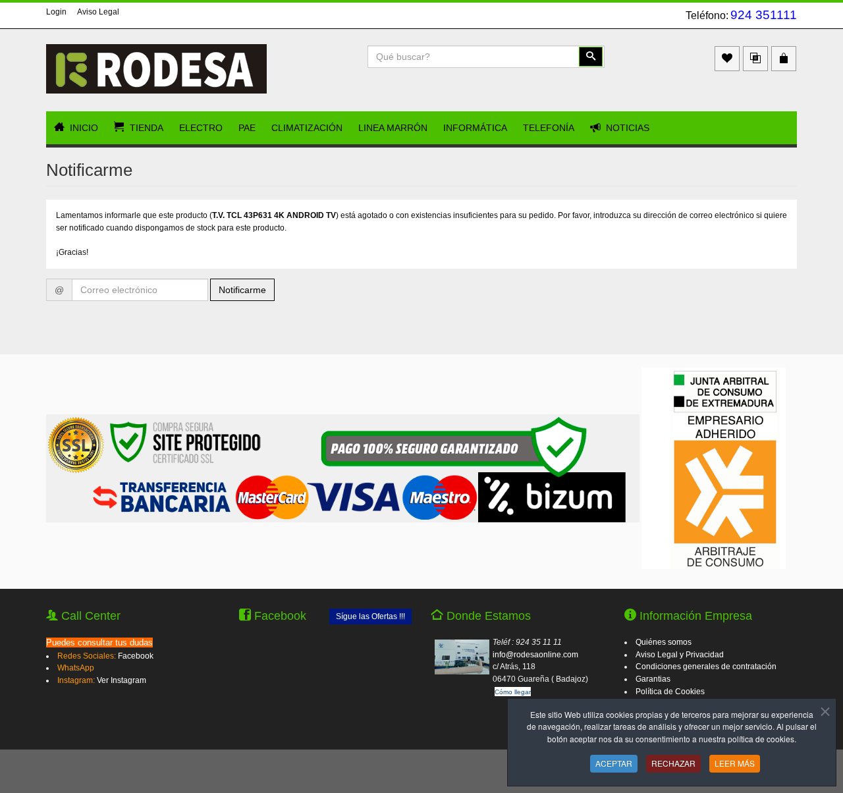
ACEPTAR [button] (613, 763)
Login (56, 11)
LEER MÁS (735, 763)
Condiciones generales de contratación (706, 666)
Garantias (653, 679)
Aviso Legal (98, 11)
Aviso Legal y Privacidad (680, 654)
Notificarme (242, 290)
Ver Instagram (121, 680)
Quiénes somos (664, 642)
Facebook (135, 656)
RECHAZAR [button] (673, 763)
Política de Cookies (670, 691)
